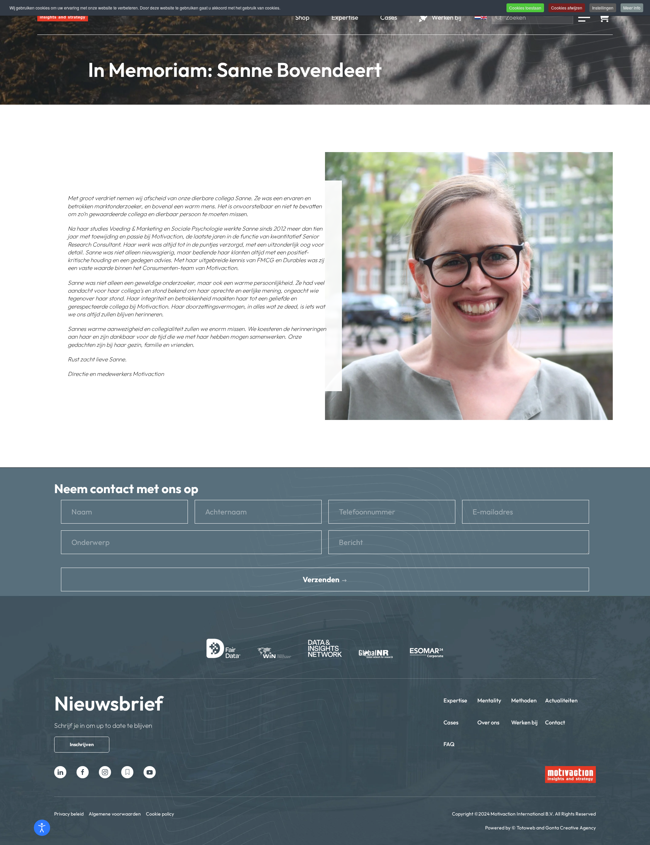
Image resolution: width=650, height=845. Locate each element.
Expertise (455, 700)
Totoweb (526, 828)
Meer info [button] (632, 7)
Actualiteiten (561, 700)
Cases (450, 722)
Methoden (524, 700)
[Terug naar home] (62, 17)
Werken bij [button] (446, 17)
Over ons (488, 722)
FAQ (449, 743)
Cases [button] (388, 17)
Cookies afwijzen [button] (566, 7)
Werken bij (524, 722)
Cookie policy (160, 814)
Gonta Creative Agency (570, 828)
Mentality (489, 700)
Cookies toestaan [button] (525, 7)
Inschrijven (82, 744)
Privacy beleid (69, 814)
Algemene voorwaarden (115, 814)
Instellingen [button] (602, 7)
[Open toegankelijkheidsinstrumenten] (42, 828)
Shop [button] (302, 17)
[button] (584, 17)
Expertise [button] (344, 17)
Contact (555, 722)
